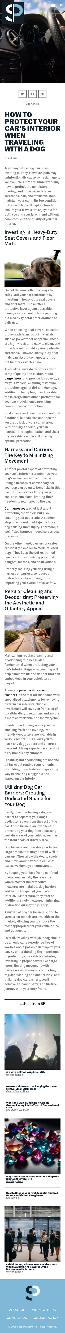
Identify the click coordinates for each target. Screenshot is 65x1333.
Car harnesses (15, 508)
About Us (17, 1310)
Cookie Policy (46, 1317)
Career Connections (17, 1091)
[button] (53, 5)
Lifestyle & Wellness (17, 1110)
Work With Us (44, 1310)
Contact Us (17, 1317)
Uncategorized (14, 1075)
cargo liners (13, 378)
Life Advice (32, 104)
